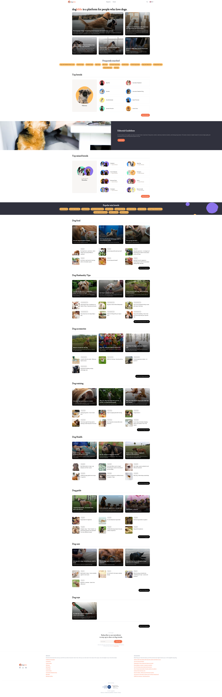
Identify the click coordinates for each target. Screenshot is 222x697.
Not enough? (111, 632)
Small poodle (49, 663)
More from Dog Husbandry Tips (142, 321)
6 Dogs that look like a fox (139, 670)
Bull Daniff (48, 667)
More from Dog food (144, 268)
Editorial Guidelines (109, 692)
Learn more (121, 140)
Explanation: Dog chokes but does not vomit (143, 663)
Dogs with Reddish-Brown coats (67, 64)
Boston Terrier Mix (114, 212)
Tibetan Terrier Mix (131, 209)
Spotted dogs (125, 64)
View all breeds (145, 115)
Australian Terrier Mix (74, 209)
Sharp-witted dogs (108, 67)
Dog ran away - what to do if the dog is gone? (144, 672)
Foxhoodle (48, 668)
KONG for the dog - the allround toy (142, 676)
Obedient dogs (89, 64)
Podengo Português (50, 659)
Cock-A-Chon (49, 670)
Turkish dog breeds (135, 64)
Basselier (48, 674)
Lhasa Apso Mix (63, 209)
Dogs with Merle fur (146, 64)
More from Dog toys (144, 626)
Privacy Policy (116, 646)
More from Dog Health (144, 483)
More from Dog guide (144, 536)
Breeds (114, 1)
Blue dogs (105, 64)
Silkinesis (48, 665)
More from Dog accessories (142, 376)
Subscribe (118, 641)
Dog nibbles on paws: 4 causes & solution (143, 665)
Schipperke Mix (85, 209)
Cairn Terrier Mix (142, 209)
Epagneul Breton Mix (119, 209)
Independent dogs (158, 64)
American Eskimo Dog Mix (97, 209)
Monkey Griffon (49, 676)
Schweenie (48, 661)
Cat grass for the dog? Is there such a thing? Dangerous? (146, 674)
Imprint (115, 692)
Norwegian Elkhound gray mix (155, 209)
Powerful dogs (80, 64)
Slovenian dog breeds (114, 64)
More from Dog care (144, 590)
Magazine (108, 1)
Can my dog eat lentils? (139, 661)
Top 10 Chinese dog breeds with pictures (143, 667)
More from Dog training (143, 429)
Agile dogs (98, 64)
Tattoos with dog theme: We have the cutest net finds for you (147, 659)
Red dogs (116, 67)
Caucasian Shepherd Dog (51, 672)
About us (103, 692)
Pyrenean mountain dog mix (100, 212)
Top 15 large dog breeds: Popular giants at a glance (145, 668)
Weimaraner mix (124, 212)
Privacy (119, 692)
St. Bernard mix (109, 209)
